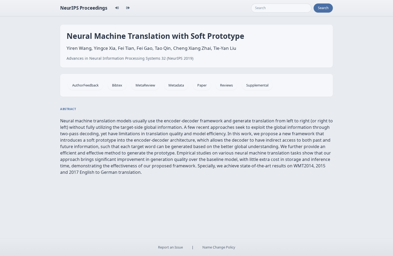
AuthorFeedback (85, 85)
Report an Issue (170, 247)
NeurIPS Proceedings (83, 8)
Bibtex (117, 85)
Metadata (176, 85)
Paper (202, 85)
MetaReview (145, 85)
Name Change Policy (218, 247)
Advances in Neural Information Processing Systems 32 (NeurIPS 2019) (130, 58)
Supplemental (257, 85)
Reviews (226, 85)
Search (323, 7)
